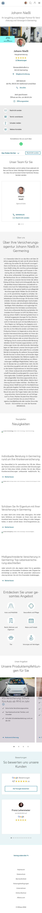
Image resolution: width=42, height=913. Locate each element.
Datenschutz (21, 874)
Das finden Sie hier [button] (9, 153)
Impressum (21, 870)
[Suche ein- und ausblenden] (30, 3)
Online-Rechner (21, 893)
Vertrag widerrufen (20, 856)
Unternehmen (21, 888)
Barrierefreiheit (21, 879)
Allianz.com (21, 898)
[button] (21, 42)
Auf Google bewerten (21, 789)
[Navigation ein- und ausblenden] (39, 3)
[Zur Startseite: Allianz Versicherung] (3, 3)
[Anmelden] (34, 3)
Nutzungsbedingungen (21, 884)
